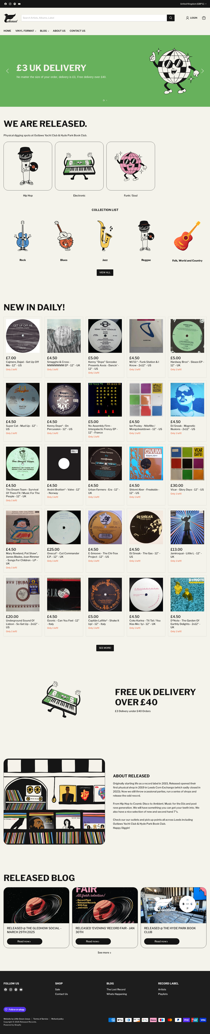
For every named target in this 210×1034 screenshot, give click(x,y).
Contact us (77, 30)
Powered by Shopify (12, 1025)
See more (104, 952)
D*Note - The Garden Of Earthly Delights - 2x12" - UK (185, 624)
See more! (105, 648)
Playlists (163, 994)
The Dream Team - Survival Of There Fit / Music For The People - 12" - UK (23, 493)
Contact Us (61, 994)
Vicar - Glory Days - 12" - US (187, 489)
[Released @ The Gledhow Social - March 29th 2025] (36, 905)
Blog (43, 30)
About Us (59, 30)
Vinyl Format (25, 30)
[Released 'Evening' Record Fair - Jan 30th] (105, 905)
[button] (8, 71)
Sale (57, 989)
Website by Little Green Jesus (17, 1019)
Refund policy (57, 1019)
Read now (23, 941)
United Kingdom (192, 4)
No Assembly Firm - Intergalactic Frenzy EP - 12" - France (103, 429)
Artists (162, 989)
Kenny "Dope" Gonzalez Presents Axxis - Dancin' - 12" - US (103, 365)
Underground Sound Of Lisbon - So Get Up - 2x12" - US (22, 624)
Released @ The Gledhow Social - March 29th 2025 (34, 930)
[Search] (171, 18)
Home (7, 30)
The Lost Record (116, 989)
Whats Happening (117, 994)
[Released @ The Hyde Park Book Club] (173, 905)
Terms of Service (40, 1019)
